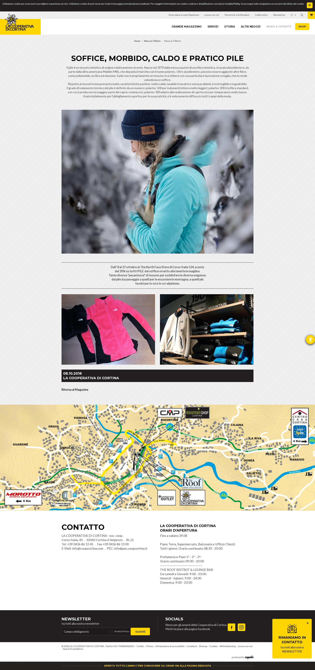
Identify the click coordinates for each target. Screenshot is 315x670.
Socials (174, 619)
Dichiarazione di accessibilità (170, 646)
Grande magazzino (187, 26)
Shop (302, 26)
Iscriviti (140, 631)
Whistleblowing (228, 646)
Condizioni (191, 646)
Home (137, 40)
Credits (140, 646)
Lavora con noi (245, 646)
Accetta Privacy (121, 631)
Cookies (213, 646)
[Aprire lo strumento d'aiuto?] (310, 339)
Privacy (150, 646)
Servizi (213, 26)
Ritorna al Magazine (75, 389)
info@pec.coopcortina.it (130, 548)
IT (292, 15)
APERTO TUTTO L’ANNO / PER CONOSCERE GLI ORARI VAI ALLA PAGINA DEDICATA (157, 665)
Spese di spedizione (73, 648)
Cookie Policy (232, 3)
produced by (238, 657)
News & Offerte (278, 26)
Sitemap (203, 646)
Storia (229, 26)
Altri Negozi (251, 26)
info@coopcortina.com (87, 548)
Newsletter (76, 619)
